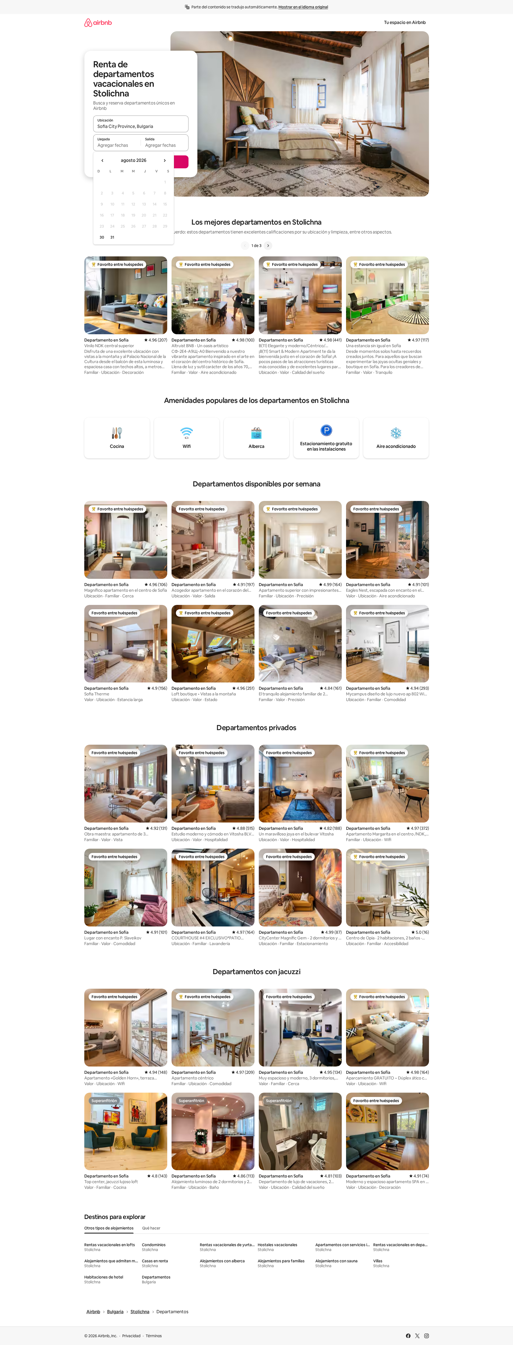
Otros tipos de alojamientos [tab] (109, 1228)
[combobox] (140, 126)
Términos (154, 1335)
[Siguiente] (268, 245)
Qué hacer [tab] (151, 1228)
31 (112, 237)
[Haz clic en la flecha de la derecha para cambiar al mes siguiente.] (164, 160)
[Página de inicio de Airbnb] (98, 22)
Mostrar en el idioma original (303, 7)
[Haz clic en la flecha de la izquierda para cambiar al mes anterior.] (102, 160)
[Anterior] (245, 245)
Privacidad (131, 1335)
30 (102, 237)
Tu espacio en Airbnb (405, 22)
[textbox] (117, 145)
